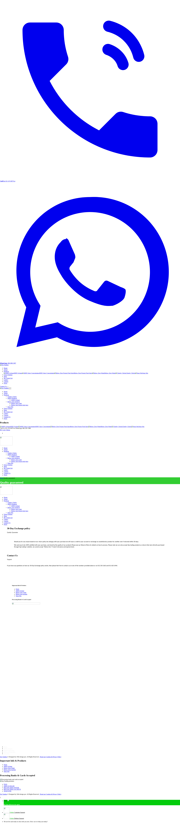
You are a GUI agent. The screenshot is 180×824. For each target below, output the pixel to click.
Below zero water (21, 592)
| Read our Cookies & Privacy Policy (50, 757)
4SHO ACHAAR (9, 786)
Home (2, 478)
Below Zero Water (9, 768)
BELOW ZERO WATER (11, 787)
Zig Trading (3, 757)
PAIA (17, 589)
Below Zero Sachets (10, 770)
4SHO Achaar (20, 591)
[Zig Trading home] (4, 365)
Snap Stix (18, 596)
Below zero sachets (21, 594)
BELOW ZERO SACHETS (12, 789)
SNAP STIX (7, 791)
